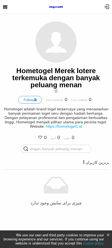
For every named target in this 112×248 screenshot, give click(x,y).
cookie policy (93, 243)
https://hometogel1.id (64, 126)
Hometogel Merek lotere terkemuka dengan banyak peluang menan (56, 78)
